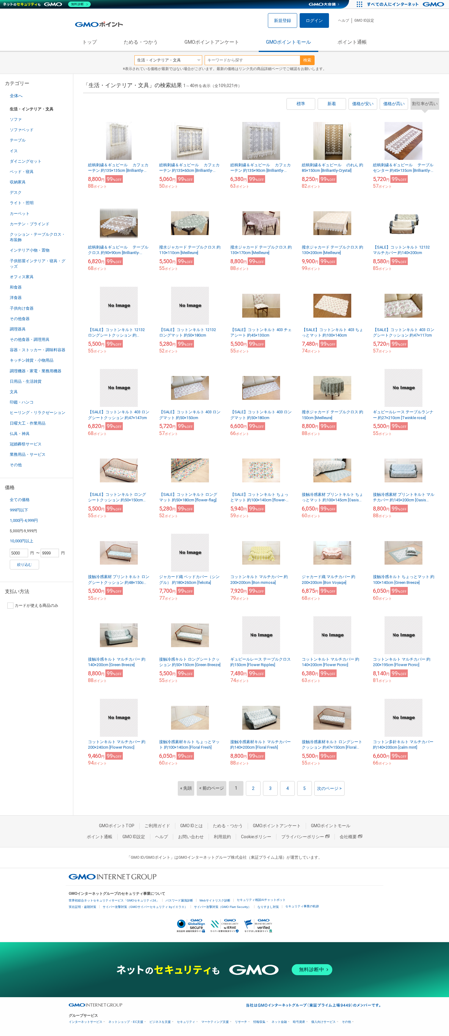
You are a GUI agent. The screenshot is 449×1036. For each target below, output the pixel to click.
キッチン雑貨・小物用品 (31, 360)
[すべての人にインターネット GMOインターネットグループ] (406, 4)
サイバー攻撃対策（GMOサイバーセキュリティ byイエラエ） (145, 907)
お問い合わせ (191, 836)
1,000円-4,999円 (24, 520)
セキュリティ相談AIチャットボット (261, 899)
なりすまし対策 (268, 907)
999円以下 (19, 510)
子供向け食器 (22, 308)
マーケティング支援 (215, 1021)
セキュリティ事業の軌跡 (302, 906)
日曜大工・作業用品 (28, 423)
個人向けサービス (323, 1021)
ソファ (16, 119)
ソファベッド (22, 129)
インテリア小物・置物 (29, 250)
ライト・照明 (22, 203)
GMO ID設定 (364, 20)
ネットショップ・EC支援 (125, 1021)
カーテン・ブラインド (29, 224)
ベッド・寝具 (22, 171)
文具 (14, 391)
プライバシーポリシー (302, 836)
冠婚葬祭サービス (26, 444)
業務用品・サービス (28, 454)
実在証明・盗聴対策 (82, 907)
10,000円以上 (21, 541)
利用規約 (222, 836)
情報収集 (259, 1021)
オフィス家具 (22, 277)
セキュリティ (186, 1021)
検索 (307, 60)
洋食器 (16, 297)
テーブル (18, 140)
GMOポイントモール (288, 42)
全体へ (16, 95)
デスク (16, 192)
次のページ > (329, 788)
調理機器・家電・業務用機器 (35, 371)
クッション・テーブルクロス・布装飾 (37, 237)
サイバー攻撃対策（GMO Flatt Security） (222, 907)
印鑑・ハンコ (22, 402)
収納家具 (18, 182)
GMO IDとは (191, 825)
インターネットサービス (85, 1021)
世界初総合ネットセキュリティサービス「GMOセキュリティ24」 (114, 900)
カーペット (20, 213)
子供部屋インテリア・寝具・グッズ (37, 264)
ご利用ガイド (157, 825)
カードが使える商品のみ (36, 605)
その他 (16, 465)
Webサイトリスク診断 (214, 900)
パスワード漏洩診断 (179, 900)
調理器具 (18, 329)
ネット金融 (279, 1021)
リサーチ (241, 1021)
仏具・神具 (20, 433)
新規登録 (282, 20)
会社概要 (348, 836)
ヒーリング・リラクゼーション (37, 412)
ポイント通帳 (352, 42)
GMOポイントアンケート (211, 42)
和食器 (16, 287)
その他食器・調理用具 (29, 339)
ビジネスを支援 (160, 1021)
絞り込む (24, 564)
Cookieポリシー (256, 836)
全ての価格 (20, 499)
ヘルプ (343, 20)
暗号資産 (299, 1021)
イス (14, 151)
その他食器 (20, 318)
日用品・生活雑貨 (26, 381)
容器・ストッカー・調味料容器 (37, 350)
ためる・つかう (141, 42)
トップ (89, 42)
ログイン (314, 20)
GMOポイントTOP (116, 825)
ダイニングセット (26, 161)
